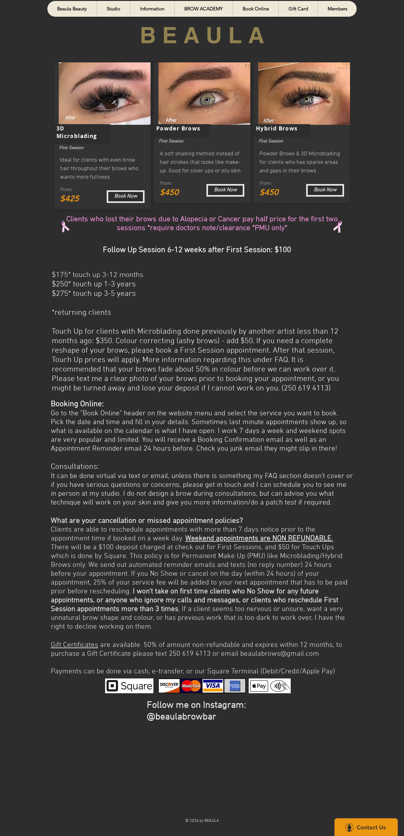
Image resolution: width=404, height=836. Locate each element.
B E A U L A (202, 35)
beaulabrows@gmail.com (279, 653)
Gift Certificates (74, 645)
